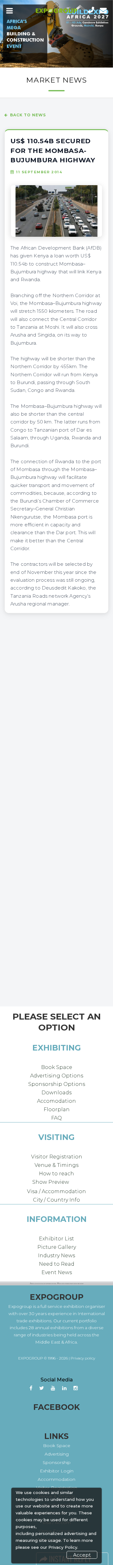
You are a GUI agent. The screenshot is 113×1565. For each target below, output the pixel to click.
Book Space (56, 1067)
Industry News (56, 1256)
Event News (56, 1272)
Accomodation (56, 1101)
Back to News (28, 115)
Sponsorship (57, 1462)
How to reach (56, 1174)
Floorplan (57, 1109)
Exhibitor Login (56, 1471)
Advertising (57, 1454)
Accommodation (56, 1479)
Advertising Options (56, 1076)
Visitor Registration (56, 1157)
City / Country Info (56, 1200)
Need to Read (56, 1264)
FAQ (56, 1118)
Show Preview (50, 1182)
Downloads (56, 1093)
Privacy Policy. (63, 1547)
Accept (82, 1555)
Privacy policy (83, 1358)
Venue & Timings (56, 1165)
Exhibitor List (56, 1239)
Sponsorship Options (56, 1084)
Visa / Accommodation (56, 1191)
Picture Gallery (56, 1247)
